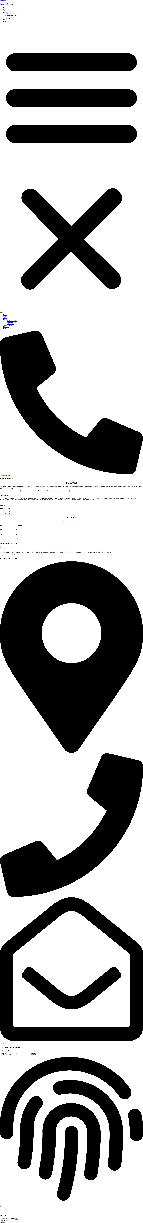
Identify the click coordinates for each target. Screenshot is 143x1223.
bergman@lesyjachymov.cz (7, 514)
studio (19, 1054)
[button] (71, 168)
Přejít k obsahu (4, 0)
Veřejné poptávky (7, 18)
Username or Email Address (7, 1218)
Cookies (140, 1203)
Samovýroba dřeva (11, 15)
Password (2, 1220)
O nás (4, 9)
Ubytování (6, 19)
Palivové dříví (10, 16)
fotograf (27, 1054)
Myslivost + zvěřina (12, 13)
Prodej (5, 12)
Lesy (9, 4)
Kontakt (5, 21)
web (14, 1054)
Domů (5, 7)
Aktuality (5, 10)
